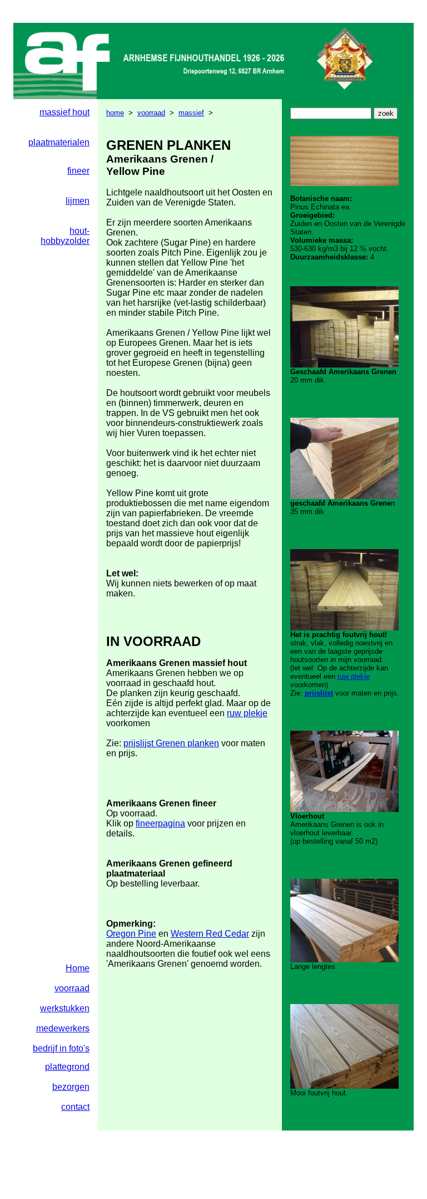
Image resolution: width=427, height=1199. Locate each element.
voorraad (151, 113)
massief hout (64, 112)
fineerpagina (160, 823)
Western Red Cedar (210, 933)
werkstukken (65, 1008)
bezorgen (71, 1087)
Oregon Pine (131, 933)
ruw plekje (247, 713)
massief (191, 113)
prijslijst (319, 693)
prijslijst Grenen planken (171, 743)
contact (75, 1107)
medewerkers (63, 1028)
